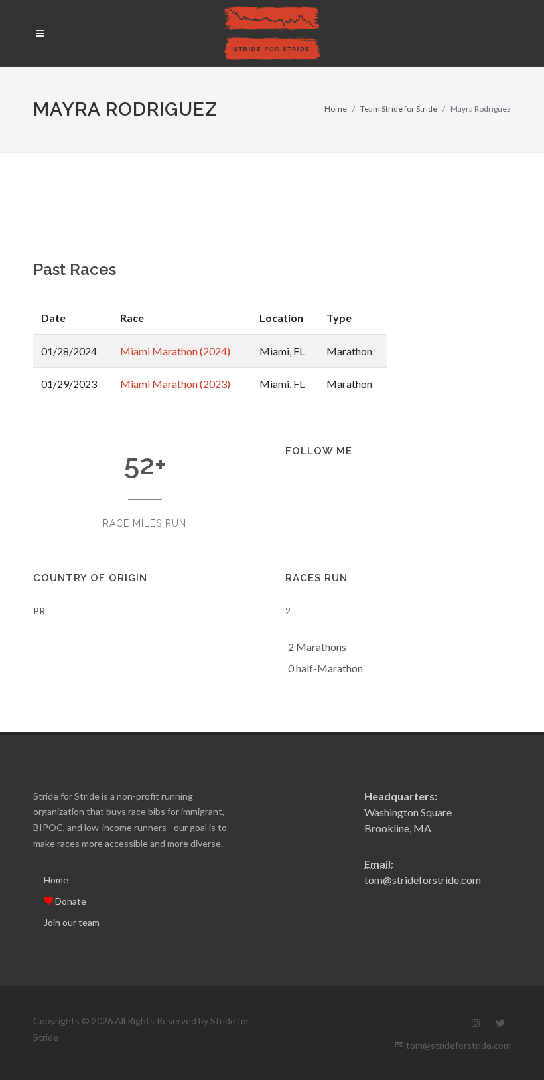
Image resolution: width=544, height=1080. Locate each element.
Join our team (72, 922)
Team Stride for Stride (398, 109)
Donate (69, 901)
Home (335, 109)
